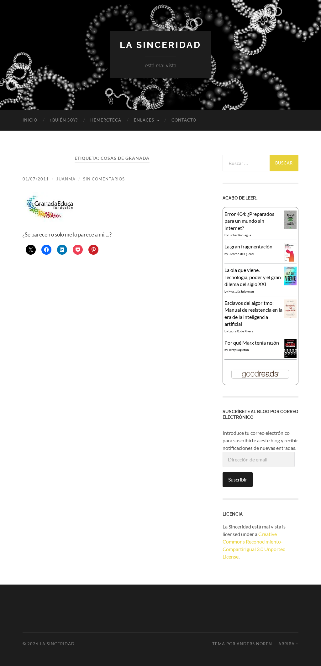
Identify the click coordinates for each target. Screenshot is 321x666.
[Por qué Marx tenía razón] (290, 356)
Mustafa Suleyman (241, 291)
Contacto (183, 119)
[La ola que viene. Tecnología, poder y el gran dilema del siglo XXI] (290, 283)
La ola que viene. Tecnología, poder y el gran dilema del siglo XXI (252, 277)
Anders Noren (254, 643)
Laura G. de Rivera (241, 331)
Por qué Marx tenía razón (251, 343)
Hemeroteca (105, 119)
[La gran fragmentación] (290, 260)
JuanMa (66, 178)
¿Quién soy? (64, 119)
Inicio (30, 119)
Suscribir (237, 479)
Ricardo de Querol (241, 254)
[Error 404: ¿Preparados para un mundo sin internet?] (290, 227)
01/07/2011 (36, 178)
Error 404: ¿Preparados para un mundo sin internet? (249, 221)
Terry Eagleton (239, 349)
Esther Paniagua (240, 235)
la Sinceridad (160, 45)
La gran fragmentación (248, 246)
